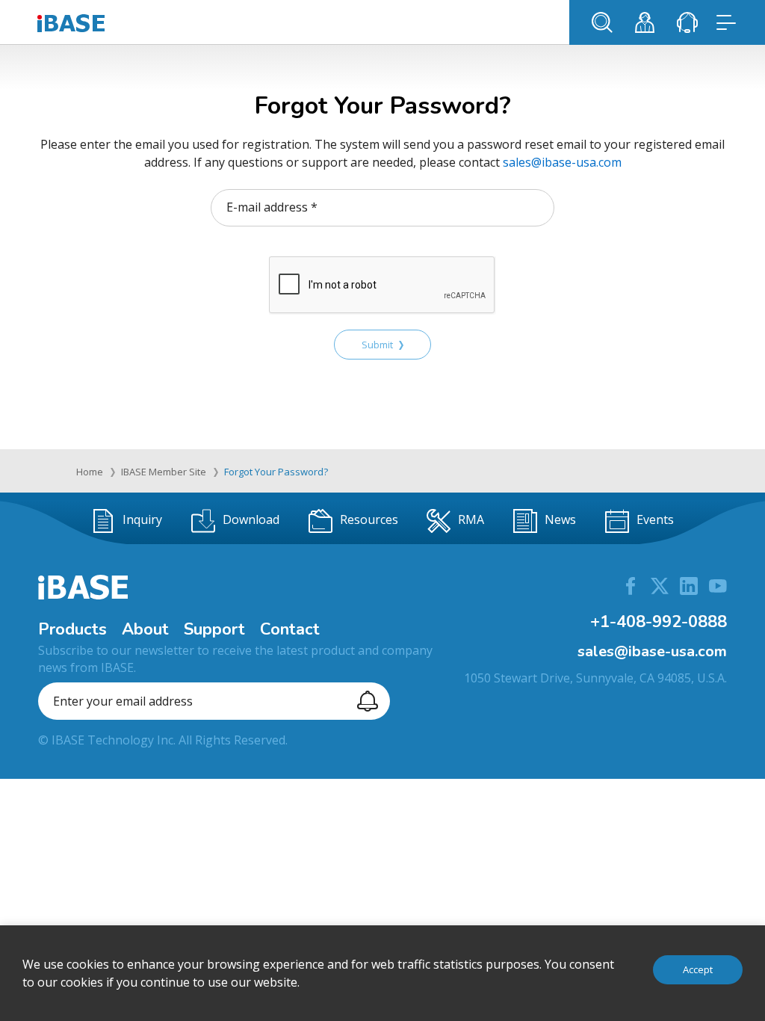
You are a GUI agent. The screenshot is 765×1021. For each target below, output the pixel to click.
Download (251, 519)
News (560, 519)
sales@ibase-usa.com (562, 162)
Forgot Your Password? (276, 471)
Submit (377, 344)
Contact (290, 629)
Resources (369, 519)
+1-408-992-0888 (658, 622)
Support (214, 629)
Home (89, 471)
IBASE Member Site (163, 471)
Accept (698, 969)
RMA (471, 519)
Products (72, 629)
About (145, 629)
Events (655, 519)
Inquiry (142, 519)
